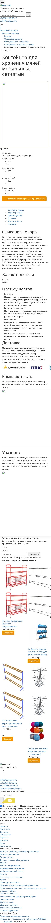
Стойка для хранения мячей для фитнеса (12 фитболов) (38, 751)
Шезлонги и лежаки (9, 904)
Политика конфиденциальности (14, 916)
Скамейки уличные (9, 893)
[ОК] (2, 800)
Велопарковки (6, 857)
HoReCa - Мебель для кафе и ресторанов (19, 851)
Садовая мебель (8, 890)
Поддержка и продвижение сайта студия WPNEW (23, 918)
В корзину (8, 739)
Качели (3, 873)
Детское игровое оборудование (14, 859)
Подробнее (8, 632)
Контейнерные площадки (12, 876)
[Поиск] (28, 14)
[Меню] (2, 2)
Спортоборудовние (9, 910)
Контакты (4, 840)
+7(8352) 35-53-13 (8, 18)
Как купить (5, 828)
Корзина (8, 921)
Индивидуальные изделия (12, 868)
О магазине (5, 834)
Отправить (34, 554)
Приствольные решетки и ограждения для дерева (23, 887)
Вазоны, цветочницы (9, 854)
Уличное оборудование (11, 907)
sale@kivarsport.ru (8, 20)
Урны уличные (6, 902)
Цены (2, 843)
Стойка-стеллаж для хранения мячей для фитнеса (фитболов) (37, 651)
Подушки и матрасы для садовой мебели (19, 885)
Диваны (3, 862)
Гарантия (4, 837)
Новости (4, 826)
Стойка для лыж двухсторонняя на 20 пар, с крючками (12, 723)
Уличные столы (7, 899)
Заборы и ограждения (10, 865)
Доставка (4, 831)
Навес (3, 879)
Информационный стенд (11, 871)
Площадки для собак (9, 882)
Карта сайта (5, 845)
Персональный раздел (10, 788)
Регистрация (12, 30)
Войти (3, 30)
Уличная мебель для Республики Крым (18, 896)
